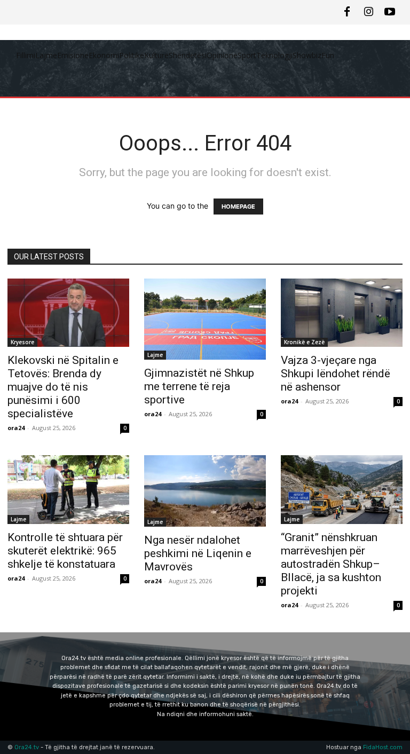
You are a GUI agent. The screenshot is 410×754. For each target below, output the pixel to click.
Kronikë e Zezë (304, 342)
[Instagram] (368, 12)
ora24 (16, 428)
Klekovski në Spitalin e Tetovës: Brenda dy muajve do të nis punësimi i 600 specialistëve (63, 387)
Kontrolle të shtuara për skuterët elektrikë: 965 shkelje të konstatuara (65, 550)
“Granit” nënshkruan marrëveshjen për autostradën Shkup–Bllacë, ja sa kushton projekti (331, 564)
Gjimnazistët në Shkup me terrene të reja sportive (199, 386)
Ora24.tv (27, 747)
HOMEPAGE (238, 206)
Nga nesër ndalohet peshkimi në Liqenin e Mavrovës (197, 553)
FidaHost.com (383, 747)
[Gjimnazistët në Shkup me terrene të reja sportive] (205, 319)
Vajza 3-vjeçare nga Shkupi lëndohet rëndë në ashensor (335, 373)
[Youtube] (389, 12)
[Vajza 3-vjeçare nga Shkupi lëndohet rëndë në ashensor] (342, 313)
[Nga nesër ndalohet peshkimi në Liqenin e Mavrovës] (205, 490)
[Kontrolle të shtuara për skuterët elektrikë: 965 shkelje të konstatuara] (68, 489)
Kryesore (22, 342)
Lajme (155, 355)
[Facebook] (347, 12)
